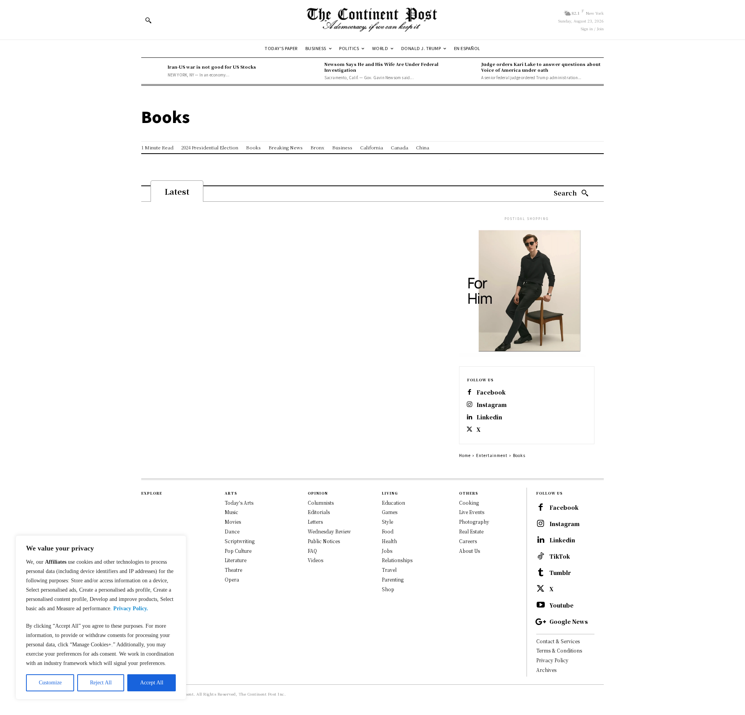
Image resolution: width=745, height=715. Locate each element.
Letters (315, 521)
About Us (469, 550)
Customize (50, 683)
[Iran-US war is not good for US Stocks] (152, 71)
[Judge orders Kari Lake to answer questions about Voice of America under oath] (466, 71)
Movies (233, 521)
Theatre (233, 569)
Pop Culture (238, 550)
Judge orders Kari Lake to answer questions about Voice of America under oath (541, 67)
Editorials (319, 512)
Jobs (387, 550)
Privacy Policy (552, 660)
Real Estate (471, 531)
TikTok (559, 556)
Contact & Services (558, 641)
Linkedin (489, 417)
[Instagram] (469, 405)
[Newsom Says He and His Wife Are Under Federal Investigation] (309, 71)
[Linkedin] (469, 417)
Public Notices (324, 541)
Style (387, 521)
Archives (546, 670)
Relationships (397, 560)
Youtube (561, 605)
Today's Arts (239, 502)
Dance (232, 531)
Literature (235, 560)
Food (387, 531)
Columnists (321, 502)
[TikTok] (540, 557)
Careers (468, 541)
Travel (389, 569)
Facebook (491, 392)
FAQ (312, 550)
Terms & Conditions (559, 650)
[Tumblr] (540, 573)
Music (231, 512)
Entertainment (492, 455)
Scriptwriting (240, 541)
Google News (568, 621)
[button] (148, 20)
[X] (469, 430)
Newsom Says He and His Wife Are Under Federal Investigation (381, 67)
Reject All (101, 683)
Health (389, 541)
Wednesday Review (329, 531)
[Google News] (540, 622)
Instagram (491, 405)
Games (389, 512)
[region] (101, 617)
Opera (232, 579)
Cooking (469, 502)
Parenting (393, 579)
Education (393, 502)
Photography (474, 521)
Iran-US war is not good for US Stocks (212, 67)
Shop (388, 589)
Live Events (471, 512)
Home (465, 455)
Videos (315, 560)
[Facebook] (469, 392)
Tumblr (560, 573)
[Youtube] (540, 605)
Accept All (151, 683)
